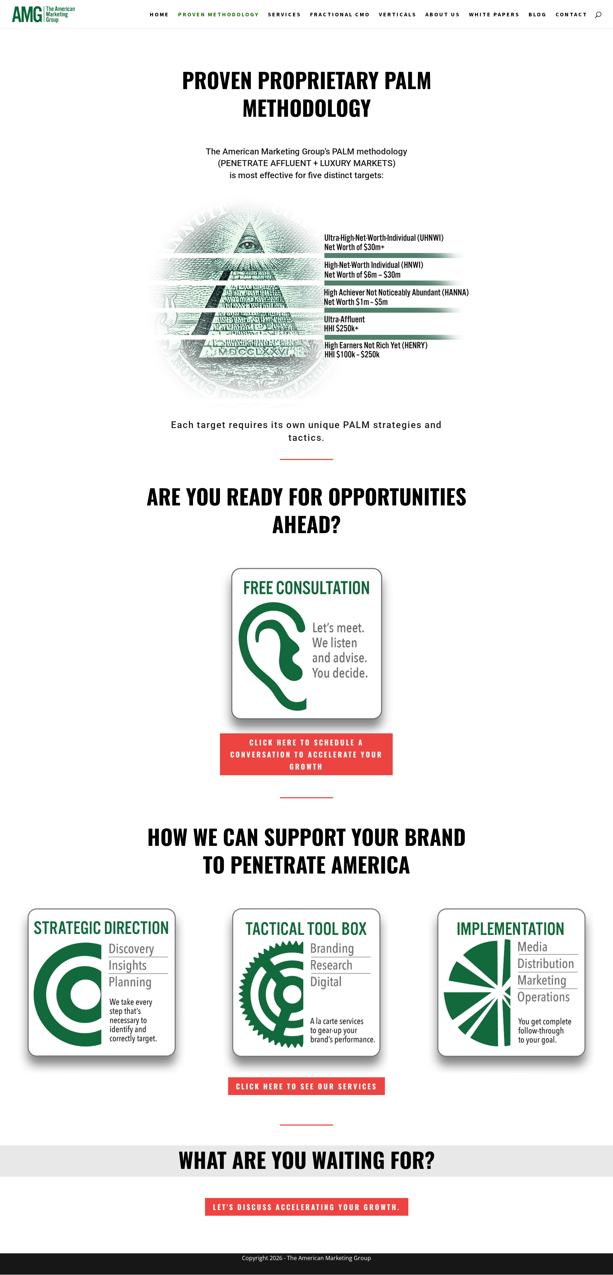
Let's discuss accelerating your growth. (307, 1207)
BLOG (538, 15)
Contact (571, 15)
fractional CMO (340, 15)
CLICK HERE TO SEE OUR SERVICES (306, 1086)
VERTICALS (397, 15)
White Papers (494, 15)
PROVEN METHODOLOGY (218, 15)
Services (284, 15)
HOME (159, 15)
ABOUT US (442, 15)
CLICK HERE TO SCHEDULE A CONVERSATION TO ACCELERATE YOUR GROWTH (306, 754)
